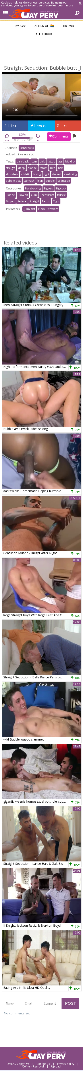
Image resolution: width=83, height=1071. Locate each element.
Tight (56, 201)
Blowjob (23, 195)
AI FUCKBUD (43, 34)
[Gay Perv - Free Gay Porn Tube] (41, 13)
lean (40, 181)
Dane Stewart (48, 209)
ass (60, 161)
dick (42, 161)
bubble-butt (13, 181)
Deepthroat (47, 195)
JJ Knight (29, 209)
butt (52, 168)
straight (10, 168)
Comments (61, 136)
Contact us (43, 1064)
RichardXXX (27, 148)
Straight (34, 201)
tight (46, 174)
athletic (25, 174)
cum (34, 161)
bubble (50, 181)
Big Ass (48, 188)
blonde (32, 168)
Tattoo (46, 201)
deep (21, 168)
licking (37, 174)
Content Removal (33, 1066)
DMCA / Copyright (18, 1064)
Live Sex (19, 26)
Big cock (61, 188)
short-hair (12, 174)
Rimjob (10, 201)
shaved (56, 174)
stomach (29, 181)
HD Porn (68, 26)
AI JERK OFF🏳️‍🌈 (44, 26)
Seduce (22, 201)
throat (43, 168)
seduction (64, 181)
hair (60, 168)
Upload (56, 1066)
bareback (23, 161)
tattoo (51, 161)
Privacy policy (65, 1064)
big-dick (70, 161)
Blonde (10, 195)
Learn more (65, 5)
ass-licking (70, 174)
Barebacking (33, 188)
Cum (34, 195)
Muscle (61, 195)
